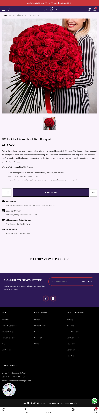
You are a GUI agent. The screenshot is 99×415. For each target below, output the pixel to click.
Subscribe (87, 281)
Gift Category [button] (40, 312)
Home (4, 15)
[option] (49, 66)
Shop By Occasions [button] (75, 312)
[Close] (95, 3)
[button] (10, 9)
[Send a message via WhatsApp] (94, 401)
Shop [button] (4, 312)
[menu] (3, 9)
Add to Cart (51, 192)
